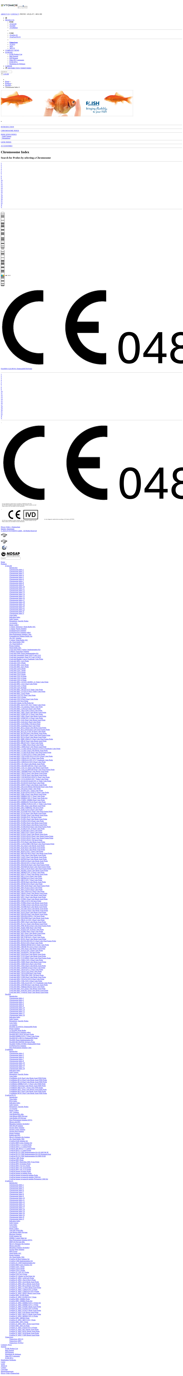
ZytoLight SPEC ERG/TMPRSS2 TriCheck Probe (26, 808)
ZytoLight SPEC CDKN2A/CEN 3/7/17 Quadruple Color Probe (31, 760)
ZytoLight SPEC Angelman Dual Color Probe (24, 726)
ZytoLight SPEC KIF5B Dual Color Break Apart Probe (28, 859)
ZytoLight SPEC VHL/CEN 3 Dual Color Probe (25, 981)
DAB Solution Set (15, 1236)
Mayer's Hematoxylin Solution (19, 1137)
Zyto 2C (13, 35)
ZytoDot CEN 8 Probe (17, 1268)
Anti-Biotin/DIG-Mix (16, 1114)
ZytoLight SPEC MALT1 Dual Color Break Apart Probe (28, 874)
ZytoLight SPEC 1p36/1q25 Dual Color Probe (25, 709)
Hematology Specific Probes (18, 621)
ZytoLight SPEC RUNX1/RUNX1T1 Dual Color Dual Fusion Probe (32, 941)
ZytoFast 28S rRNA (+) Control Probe (22, 1148)
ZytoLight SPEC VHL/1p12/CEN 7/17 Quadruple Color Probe (30, 983)
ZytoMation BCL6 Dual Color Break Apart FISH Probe (28, 1082)
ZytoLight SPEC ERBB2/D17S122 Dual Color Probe (27, 802)
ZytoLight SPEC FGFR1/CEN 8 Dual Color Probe (26, 821)
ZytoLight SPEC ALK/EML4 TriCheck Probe (24, 724)
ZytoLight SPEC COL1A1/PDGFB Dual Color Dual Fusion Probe (32, 769)
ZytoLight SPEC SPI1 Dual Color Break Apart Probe (27, 948)
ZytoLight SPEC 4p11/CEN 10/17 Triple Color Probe (27, 705)
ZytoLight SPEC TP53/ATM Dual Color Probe (25, 973)
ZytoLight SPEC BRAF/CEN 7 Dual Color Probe (26, 743)
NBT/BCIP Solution (16, 1126)
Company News (6, 1345)
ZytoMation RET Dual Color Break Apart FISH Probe (27, 1091)
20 (2, 199)
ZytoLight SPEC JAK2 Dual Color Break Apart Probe (27, 855)
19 (2, 197)
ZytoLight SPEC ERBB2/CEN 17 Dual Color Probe (27, 796)
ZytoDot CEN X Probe (17, 1270)
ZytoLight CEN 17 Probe (17, 686)
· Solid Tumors (6, 136)
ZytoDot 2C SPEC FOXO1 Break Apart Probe (25, 1310)
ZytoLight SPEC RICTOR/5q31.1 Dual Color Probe (27, 937)
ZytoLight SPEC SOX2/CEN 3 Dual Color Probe (26, 950)
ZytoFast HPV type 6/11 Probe (19, 1166)
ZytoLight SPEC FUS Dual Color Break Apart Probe (27, 842)
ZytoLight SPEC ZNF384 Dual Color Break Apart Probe (28, 985)
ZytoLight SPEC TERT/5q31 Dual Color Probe (25, 964)
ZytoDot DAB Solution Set (18, 1141)
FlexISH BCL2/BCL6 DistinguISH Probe (23, 1038)
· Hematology (5, 138)
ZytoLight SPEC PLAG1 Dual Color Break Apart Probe (28, 924)
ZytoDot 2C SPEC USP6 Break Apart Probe (24, 1335)
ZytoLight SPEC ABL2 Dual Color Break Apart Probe (27, 716)
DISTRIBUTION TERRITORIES (19, 68)
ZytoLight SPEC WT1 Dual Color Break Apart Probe (27, 988)
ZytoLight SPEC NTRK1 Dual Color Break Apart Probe (28, 899)
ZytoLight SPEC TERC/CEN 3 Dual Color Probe (26, 960)
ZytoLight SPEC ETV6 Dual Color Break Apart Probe (27, 813)
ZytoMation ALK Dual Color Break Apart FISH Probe (27, 1078)
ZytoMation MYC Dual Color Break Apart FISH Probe (28, 1089)
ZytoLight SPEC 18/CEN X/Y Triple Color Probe (26, 689)
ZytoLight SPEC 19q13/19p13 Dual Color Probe (25, 710)
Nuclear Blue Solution (16, 1128)
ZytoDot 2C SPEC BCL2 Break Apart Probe (24, 1284)
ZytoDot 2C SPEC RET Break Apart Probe (24, 1329)
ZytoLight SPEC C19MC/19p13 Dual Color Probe (26, 745)
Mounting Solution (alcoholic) (19, 1124)
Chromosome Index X (16, 611)
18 (2, 196)
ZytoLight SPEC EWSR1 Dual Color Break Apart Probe (28, 815)
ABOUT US (5, 14)
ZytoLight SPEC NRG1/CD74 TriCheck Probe (25, 901)
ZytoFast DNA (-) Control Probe (20, 1147)
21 (2, 201)
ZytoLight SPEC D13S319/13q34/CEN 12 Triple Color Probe (30, 781)
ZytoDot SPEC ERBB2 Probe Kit (20, 1301)
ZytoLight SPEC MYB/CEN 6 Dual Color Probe (25, 884)
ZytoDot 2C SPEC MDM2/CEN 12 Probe (23, 1316)
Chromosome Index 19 (17, 604)
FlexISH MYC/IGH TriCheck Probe (21, 1034)
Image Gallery (14, 625)
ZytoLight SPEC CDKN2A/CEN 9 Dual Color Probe (27, 762)
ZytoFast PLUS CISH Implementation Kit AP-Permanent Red (30, 1154)
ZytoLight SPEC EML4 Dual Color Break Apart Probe (27, 794)
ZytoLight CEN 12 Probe (17, 680)
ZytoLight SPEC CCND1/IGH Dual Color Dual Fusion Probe (30, 752)
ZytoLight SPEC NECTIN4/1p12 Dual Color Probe (26, 891)
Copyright (4, 1369)
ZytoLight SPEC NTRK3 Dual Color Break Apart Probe (28, 905)
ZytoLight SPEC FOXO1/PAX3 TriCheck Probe (25, 840)
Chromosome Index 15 (17, 596)
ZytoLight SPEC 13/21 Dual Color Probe (23, 684)
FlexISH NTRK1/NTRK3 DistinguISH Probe (24, 1044)
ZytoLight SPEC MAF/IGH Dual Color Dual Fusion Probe (29, 865)
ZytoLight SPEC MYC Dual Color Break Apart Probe (27, 897)
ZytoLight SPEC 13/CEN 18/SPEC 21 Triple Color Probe (28, 682)
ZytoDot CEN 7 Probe (17, 1267)
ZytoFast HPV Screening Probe (20, 1164)
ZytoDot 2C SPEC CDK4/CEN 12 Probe (23, 1289)
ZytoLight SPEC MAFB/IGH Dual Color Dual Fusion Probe (29, 867)
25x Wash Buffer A (15, 644)
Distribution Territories (8, 1360)
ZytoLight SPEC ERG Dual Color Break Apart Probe (27, 806)
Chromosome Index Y (16, 613)
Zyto (12, 24)
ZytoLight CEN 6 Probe (17, 669)
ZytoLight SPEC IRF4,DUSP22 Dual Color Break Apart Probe (30, 853)
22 (2, 203)
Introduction (13, 568)
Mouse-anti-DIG (14, 1122)
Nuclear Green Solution (17, 1129)
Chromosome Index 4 (16, 575)
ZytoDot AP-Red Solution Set (19, 1259)
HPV (11, 46)
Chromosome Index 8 (16, 583)
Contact (3, 1367)
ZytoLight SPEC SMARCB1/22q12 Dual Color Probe (27, 947)
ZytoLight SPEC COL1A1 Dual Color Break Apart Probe (28, 768)
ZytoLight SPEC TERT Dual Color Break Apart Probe (27, 962)
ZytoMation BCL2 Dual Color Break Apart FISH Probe (28, 1080)
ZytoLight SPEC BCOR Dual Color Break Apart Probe (28, 733)
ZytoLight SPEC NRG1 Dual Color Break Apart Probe (27, 895)
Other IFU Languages (16, 60)
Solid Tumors (13, 619)
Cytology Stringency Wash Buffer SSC (22, 627)
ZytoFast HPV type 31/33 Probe (20, 1169)
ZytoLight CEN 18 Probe (17, 688)
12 (2, 184)
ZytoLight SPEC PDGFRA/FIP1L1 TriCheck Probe (27, 916)
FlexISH (8, 994)
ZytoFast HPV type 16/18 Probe (20, 1168)
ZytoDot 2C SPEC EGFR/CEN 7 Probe (22, 1297)
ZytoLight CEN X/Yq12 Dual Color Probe (23, 699)
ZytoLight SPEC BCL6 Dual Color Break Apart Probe (27, 737)
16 (2, 192)
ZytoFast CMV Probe (16, 1158)
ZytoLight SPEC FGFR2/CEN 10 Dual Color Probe (27, 829)
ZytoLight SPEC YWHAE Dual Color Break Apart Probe (28, 992)
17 (2, 194)
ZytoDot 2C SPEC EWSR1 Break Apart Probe (25, 1307)
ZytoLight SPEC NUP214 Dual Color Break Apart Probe (28, 910)
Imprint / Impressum (7, 529)
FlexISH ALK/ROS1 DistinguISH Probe (23, 1027)
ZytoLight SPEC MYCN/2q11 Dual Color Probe (25, 888)
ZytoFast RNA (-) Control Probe (20, 1150)
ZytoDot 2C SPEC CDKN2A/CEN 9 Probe (24, 1291)
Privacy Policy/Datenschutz (10, 1373)
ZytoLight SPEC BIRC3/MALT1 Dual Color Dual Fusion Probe (31, 739)
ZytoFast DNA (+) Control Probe (20, 1145)
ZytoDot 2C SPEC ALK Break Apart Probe (24, 1282)
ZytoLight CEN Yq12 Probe (18, 701)
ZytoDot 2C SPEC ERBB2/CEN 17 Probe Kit (25, 1303)
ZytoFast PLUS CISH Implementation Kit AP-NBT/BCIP (28, 1152)
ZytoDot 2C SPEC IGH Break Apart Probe (23, 1312)
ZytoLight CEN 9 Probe (17, 674)
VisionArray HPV (15, 1341)
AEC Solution (14, 1112)
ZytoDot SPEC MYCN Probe (19, 1326)
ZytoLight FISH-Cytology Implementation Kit (24, 649)
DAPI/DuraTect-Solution (17, 630)
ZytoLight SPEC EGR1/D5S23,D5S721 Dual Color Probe (29, 792)
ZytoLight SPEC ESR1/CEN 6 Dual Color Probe (26, 809)
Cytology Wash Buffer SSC (18, 640)
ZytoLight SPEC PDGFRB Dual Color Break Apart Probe (29, 918)
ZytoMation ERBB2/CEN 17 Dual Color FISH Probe (27, 1084)
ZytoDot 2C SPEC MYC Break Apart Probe (24, 1324)
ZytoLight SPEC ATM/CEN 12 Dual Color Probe (26, 718)
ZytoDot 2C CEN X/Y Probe (19, 1272)
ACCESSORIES (6, 146)
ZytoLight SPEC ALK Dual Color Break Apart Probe (27, 720)
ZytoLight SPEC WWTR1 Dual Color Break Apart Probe (28, 990)
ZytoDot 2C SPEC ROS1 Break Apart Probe (24, 1331)
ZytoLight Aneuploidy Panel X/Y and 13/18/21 (25, 657)
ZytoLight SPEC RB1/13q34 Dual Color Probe (25, 935)
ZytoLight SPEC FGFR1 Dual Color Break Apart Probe (28, 819)
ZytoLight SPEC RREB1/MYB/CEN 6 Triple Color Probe (29, 945)
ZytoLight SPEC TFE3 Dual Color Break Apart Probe (27, 966)
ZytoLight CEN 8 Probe (17, 672)
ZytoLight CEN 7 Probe (17, 670)
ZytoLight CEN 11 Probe (17, 678)
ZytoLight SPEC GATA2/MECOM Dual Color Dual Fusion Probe (31, 844)
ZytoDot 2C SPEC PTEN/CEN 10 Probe (23, 1327)
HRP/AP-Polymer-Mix (17, 1242)
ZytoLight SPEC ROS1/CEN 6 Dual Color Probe (26, 943)
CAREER (8, 66)
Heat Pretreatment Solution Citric (20, 634)
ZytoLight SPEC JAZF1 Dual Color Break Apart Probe (28, 857)
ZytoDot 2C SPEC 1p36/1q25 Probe (21, 1278)
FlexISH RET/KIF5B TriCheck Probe (22, 1042)
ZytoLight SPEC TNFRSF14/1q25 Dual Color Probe (27, 968)
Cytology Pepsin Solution (17, 629)
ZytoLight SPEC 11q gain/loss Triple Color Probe (26, 707)
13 (2, 186)
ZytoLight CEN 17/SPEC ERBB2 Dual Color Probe (27, 800)
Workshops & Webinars (17, 64)
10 (2, 180)
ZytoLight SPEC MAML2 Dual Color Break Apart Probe (28, 870)
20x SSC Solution (15, 638)
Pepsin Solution (14, 646)
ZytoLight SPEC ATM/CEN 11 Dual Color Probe (26, 714)
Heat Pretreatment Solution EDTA (20, 1120)
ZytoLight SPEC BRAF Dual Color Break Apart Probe (27, 741)
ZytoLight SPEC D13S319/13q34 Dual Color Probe (26, 783)
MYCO (12, 48)
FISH (12, 26)
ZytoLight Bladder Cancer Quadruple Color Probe (26, 659)
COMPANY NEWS (12, 50)
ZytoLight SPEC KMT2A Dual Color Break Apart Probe (28, 861)
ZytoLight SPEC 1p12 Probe (19, 661)
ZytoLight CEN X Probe (17, 697)
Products (4, 564)
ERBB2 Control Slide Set (18, 1238)
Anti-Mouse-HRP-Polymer (18, 1116)
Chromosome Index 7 (16, 581)
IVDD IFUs (13, 62)
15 (2, 190)
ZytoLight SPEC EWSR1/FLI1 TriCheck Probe (25, 817)
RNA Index (13, 1101)
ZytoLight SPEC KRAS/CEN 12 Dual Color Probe (26, 863)
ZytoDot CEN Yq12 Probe (18, 1274)
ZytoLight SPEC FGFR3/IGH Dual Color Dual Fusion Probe (30, 827)
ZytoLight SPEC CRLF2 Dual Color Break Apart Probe (28, 773)
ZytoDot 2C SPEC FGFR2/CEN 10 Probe (23, 1308)
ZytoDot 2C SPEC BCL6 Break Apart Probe (24, 1286)
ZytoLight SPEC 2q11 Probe (19, 665)
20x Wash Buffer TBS (16, 642)
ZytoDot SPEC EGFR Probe (19, 1295)
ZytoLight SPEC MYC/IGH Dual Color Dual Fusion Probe (29, 886)
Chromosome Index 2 (16, 571)
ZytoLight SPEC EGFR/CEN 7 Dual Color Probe (26, 790)
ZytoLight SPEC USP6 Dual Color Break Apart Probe (27, 977)
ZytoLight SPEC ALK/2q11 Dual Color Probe (25, 722)
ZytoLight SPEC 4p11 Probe (19, 667)
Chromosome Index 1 (16, 570)
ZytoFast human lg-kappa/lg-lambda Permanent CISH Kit (28, 1179)
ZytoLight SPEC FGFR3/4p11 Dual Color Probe (25, 830)
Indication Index (14, 617)
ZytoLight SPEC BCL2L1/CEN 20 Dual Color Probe (27, 731)
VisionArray (9, 1337)
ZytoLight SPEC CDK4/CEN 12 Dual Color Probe (26, 758)
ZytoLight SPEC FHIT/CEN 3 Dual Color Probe (25, 832)
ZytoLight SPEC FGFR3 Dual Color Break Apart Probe (28, 825)
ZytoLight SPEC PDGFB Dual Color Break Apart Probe (28, 914)
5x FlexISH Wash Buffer (17, 1030)
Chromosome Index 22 (17, 609)
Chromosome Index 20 (17, 606)
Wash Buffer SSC (15, 648)
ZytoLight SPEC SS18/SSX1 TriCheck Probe (24, 952)
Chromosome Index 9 (16, 585)
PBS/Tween (13, 1251)
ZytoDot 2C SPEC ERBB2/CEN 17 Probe (23, 1305)
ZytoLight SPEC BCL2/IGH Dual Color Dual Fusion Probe (29, 729)
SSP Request (13, 58)
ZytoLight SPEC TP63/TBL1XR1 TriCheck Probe (26, 975)
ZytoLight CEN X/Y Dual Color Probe (22, 695)
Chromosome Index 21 (17, 608)
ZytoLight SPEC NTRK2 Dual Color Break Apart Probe (28, 903)
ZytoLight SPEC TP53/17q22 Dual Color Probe (25, 971)
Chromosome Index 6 (16, 579)
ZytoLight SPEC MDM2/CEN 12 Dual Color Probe (26, 872)
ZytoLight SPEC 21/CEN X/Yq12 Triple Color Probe (27, 691)
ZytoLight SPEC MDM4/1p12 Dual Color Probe (25, 878)
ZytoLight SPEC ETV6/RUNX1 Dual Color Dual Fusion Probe (31, 811)
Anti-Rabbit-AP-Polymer (17, 1118)
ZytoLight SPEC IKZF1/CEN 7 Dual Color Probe (26, 851)
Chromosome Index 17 (17, 600)
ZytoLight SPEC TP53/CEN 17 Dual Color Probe (26, 969)
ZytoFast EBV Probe (16, 1160)
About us (4, 1366)
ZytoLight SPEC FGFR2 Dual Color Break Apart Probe (28, 823)
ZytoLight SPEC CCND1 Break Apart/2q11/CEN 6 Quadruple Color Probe (34, 749)
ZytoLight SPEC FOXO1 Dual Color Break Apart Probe (28, 834)
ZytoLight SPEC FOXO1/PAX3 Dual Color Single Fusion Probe (31, 836)
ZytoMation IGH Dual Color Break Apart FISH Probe (27, 1086)
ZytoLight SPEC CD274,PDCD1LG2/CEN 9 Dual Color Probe (31, 756)
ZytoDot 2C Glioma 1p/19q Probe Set (22, 1276)
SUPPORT (9, 52)
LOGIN (6, 74)
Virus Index (13, 1099)
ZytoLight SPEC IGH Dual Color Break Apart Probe (27, 848)
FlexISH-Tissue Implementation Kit (21, 1040)
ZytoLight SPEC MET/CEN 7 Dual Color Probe (25, 880)
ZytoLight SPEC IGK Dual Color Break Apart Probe (27, 849)
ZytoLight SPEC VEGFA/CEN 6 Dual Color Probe (26, 979)
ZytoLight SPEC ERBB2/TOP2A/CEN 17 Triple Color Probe (30, 804)
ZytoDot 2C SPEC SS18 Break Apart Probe (24, 1333)
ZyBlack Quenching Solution (19, 651)
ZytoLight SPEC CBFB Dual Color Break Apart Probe (27, 747)
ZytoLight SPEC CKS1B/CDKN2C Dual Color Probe (27, 766)
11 (1, 182)
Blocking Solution (15, 1234)
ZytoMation (9, 1049)
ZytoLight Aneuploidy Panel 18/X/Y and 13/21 (25, 655)
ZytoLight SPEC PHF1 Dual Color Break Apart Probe (27, 922)
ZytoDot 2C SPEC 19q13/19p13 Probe (22, 1280)
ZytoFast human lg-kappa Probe (20, 1171)
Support (3, 1347)
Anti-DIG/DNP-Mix (16, 1230)
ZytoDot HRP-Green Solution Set (20, 1143)
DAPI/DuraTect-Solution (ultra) (20, 632)
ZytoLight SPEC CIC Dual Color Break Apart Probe (27, 764)
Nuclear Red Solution (16, 1131)
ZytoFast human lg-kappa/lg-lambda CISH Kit (24, 1177)
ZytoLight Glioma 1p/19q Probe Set (21, 703)
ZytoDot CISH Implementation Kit (21, 1261)
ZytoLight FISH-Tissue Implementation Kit (23, 653)
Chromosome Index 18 (17, 602)
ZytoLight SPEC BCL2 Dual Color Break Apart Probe (27, 728)
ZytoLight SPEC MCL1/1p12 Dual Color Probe (25, 876)
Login (3, 1364)
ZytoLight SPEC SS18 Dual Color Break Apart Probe (27, 954)
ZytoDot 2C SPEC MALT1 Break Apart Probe (25, 1314)
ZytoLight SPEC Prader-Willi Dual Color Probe (25, 928)
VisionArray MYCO (16, 1339)
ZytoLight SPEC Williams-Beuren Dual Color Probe (27, 987)
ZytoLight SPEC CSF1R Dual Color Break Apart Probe (28, 775)
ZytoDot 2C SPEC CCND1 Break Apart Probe (25, 1287)
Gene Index (13, 615)
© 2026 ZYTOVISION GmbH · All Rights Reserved (19, 531)
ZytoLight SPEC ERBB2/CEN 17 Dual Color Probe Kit (28, 798)
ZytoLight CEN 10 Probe (17, 676)
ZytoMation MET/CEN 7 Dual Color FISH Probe (26, 1088)
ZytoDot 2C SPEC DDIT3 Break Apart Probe (24, 1293)
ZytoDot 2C (9, 1181)
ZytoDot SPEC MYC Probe (18, 1322)
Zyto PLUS (15, 37)
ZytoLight (8, 566)
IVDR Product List (15, 54)
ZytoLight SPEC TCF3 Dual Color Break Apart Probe (27, 956)
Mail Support (13, 56)
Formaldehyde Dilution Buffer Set (20, 636)
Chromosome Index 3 (16, 573)
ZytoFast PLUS (10, 1095)
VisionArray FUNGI (16, 1343)
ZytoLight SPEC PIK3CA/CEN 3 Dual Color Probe (27, 920)
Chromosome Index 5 (16, 577)
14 (2, 188)
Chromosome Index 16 (17, 598)
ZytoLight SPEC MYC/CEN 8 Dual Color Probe (25, 889)
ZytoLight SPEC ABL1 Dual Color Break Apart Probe (27, 712)
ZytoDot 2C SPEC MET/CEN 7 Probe (22, 1320)
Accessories (13, 623)
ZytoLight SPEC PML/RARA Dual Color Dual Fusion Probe (30, 926)
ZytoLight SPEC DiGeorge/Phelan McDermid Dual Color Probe (31, 787)
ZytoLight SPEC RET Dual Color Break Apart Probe (27, 933)
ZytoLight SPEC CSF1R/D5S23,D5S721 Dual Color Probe (29, 777)
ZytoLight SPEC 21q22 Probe (19, 693)
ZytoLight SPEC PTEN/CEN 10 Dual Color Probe (26, 929)
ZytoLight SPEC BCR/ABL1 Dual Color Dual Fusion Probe (29, 735)
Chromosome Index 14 (17, 594)
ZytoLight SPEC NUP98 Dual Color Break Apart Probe (28, 907)
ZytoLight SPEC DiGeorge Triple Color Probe (25, 789)
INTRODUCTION (7, 127)
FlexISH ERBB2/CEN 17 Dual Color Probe (24, 1036)
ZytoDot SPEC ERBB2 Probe (19, 1299)
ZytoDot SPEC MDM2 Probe (19, 1318)
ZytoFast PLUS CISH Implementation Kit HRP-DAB (27, 1156)
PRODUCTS (9, 20)
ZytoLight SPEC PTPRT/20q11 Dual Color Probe (26, 931)
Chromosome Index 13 (17, 592)
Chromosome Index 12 (17, 590)
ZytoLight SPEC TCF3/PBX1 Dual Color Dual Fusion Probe (30, 958)
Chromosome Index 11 (17, 589)
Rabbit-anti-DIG (14, 1135)
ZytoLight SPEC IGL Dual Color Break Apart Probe (27, 846)
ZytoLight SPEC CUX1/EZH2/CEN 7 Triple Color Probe (28, 779)
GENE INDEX (6, 142)
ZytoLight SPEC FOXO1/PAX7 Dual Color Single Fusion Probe (31, 838)
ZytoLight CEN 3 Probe (17, 663)
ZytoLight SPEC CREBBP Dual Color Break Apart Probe (29, 771)
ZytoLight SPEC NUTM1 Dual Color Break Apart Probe (28, 909)
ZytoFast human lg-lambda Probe (20, 1173)
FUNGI (12, 44)
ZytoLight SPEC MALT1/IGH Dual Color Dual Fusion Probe (30, 869)
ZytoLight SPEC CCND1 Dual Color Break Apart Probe (28, 750)
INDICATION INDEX (9, 134)
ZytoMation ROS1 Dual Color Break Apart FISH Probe (28, 1093)
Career (3, 1362)
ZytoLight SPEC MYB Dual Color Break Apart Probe (27, 882)
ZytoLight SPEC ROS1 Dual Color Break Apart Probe (27, 939)
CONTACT (15, 14)
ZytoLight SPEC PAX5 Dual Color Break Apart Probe (27, 912)
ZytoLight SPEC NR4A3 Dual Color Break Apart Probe (28, 893)
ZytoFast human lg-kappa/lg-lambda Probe (23, 1175)
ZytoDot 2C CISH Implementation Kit (22, 1263)
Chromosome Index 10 (17, 587)
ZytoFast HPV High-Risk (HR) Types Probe (24, 1162)
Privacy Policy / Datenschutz (10, 527)
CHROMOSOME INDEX (10, 131)
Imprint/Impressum (7, 1371)
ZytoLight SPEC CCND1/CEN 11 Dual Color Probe (27, 754)
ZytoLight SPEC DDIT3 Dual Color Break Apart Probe (28, 785)
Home (3, 562)
